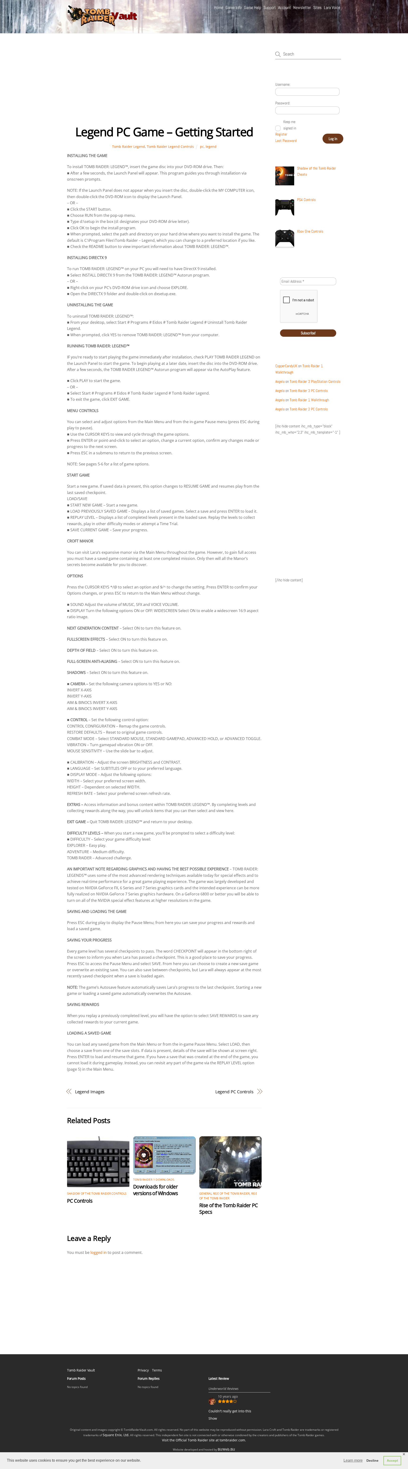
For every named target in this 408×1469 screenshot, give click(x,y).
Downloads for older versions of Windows (155, 1189)
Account (284, 7)
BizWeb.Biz (226, 1449)
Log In (333, 138)
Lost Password (286, 140)
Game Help (252, 7)
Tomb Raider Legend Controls (170, 146)
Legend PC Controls (234, 1091)
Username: (282, 84)
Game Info (233, 7)
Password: (282, 103)
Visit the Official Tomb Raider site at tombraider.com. (204, 1440)
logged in (98, 1252)
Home (218, 7)
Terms (157, 1370)
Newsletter (302, 7)
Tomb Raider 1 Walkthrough (309, 399)
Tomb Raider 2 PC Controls (309, 409)
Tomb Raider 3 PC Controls (309, 390)
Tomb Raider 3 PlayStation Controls (315, 381)
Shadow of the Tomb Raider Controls (97, 1194)
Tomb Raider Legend (128, 146)
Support (270, 7)
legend (211, 146)
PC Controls (79, 1200)
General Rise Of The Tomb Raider (224, 1194)
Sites (317, 7)
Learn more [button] (353, 1460)
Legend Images (90, 1091)
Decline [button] (372, 1460)
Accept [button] (392, 1460)
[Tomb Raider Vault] (102, 24)
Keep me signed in (289, 124)
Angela (280, 381)
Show (212, 1418)
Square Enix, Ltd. (116, 1435)
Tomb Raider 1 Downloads (153, 1180)
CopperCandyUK (286, 365)
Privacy (143, 1370)
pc (202, 146)
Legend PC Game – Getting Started (164, 132)
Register (281, 134)
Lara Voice (332, 7)
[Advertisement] (164, 87)
